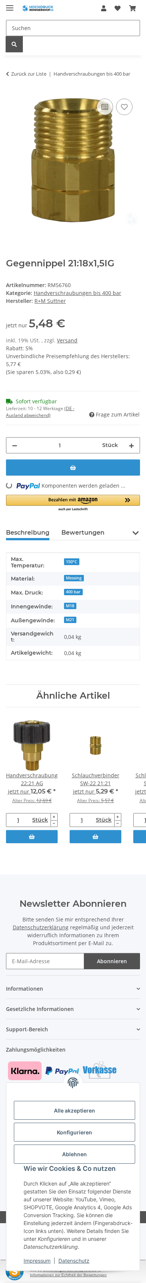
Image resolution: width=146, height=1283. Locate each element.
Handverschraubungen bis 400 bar (77, 292)
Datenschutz (73, 1260)
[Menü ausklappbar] (9, 4)
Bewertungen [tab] (82, 532)
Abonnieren (112, 961)
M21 (70, 619)
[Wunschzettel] (117, 8)
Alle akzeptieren (74, 1110)
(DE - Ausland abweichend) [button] (40, 411)
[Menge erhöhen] (131, 445)
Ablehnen (74, 1154)
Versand (67, 340)
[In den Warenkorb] (73, 467)
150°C (71, 561)
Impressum (37, 1260)
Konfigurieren (74, 1132)
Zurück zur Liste (28, 73)
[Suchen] (14, 44)
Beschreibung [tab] (27, 532)
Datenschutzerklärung (41, 927)
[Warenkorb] (132, 8)
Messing (74, 578)
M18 (70, 605)
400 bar (73, 591)
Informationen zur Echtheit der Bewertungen (68, 1275)
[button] (103, 8)
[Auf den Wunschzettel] (124, 107)
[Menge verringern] (14, 445)
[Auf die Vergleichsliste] (105, 107)
